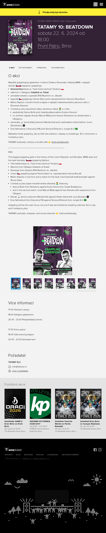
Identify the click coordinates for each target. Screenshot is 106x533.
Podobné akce (57, 68)
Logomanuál (52, 455)
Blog (18, 455)
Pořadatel (42, 68)
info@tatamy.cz (19, 366)
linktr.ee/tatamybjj (60, 142)
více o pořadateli (20, 371)
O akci (11, 68)
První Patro (48, 46)
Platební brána (38, 459)
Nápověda (28, 455)
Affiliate (40, 455)
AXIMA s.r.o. (27, 459)
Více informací (25, 68)
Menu (101, 4)
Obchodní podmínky (70, 455)
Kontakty (9, 455)
